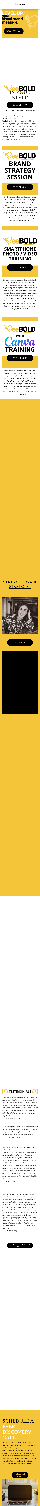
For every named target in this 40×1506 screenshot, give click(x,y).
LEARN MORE (20, 642)
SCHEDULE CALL (20, 1475)
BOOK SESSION (13, 31)
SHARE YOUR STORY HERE (20, 1245)
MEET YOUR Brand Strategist (20, 584)
